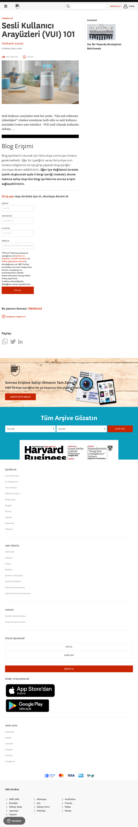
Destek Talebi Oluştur (15, 616)
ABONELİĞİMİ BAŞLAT (20, 396)
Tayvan (12, 814)
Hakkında (9, 551)
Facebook (9, 731)
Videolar (9, 529)
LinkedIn (9, 743)
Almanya (41, 799)
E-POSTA (6, 228)
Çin (38, 803)
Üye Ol (69, 646)
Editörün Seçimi (12, 493)
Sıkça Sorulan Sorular (15, 622)
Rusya (67, 810)
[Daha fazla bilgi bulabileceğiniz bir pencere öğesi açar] (14, 821)
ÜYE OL (17, 290)
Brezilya (13, 803)
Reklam (8, 569)
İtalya (67, 806)
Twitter (8, 737)
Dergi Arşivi (10, 499)
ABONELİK (115, 6)
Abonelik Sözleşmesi (15, 587)
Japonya (13, 810)
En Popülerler (11, 481)
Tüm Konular (11, 487)
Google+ (9, 749)
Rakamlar (9, 523)
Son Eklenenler (12, 475)
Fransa (68, 803)
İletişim (8, 557)
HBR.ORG (13, 799)
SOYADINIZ (7, 216)
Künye (8, 563)
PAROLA (5, 240)
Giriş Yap (69, 655)
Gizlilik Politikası (19, 258)
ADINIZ (5, 203)
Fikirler (8, 511)
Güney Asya (15, 806)
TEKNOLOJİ (7, 18)
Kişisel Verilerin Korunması (18, 593)
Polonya (40, 810)
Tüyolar (8, 517)
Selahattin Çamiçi (12, 43)
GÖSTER (120, 429)
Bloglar (8, 505)
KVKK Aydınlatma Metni (13, 261)
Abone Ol (69, 669)
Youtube (9, 755)
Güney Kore (43, 806)
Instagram (10, 761)
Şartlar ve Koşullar (14, 575)
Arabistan (70, 799)
